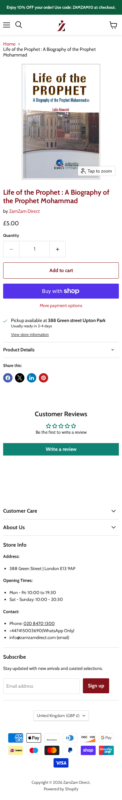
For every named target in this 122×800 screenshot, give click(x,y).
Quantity (11, 235)
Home (9, 44)
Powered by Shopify (61, 788)
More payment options (61, 305)
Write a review (61, 449)
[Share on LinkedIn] (31, 378)
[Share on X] (19, 378)
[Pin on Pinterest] (43, 378)
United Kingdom (58, 715)
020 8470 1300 (39, 623)
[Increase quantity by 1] (58, 249)
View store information (30, 335)
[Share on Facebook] (8, 378)
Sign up (96, 686)
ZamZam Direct (24, 211)
